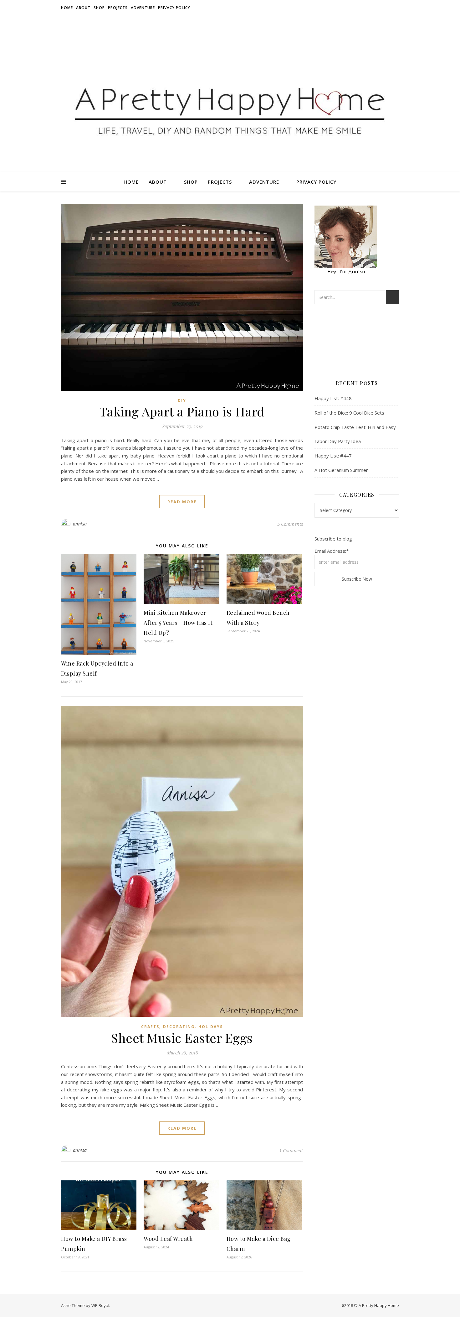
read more (182, 501)
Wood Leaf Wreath (168, 1238)
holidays (210, 1026)
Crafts (150, 1026)
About (83, 7)
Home (67, 7)
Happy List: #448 (333, 398)
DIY (182, 400)
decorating (179, 1026)
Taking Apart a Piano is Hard (182, 411)
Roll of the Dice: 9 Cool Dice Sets (349, 413)
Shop (99, 7)
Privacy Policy (174, 7)
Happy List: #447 (333, 455)
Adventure (143, 7)
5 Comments (290, 524)
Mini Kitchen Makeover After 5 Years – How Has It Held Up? (178, 622)
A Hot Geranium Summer (341, 470)
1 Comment (291, 1150)
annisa (80, 524)
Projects (118, 7)
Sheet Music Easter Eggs (182, 1037)
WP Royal (100, 1305)
